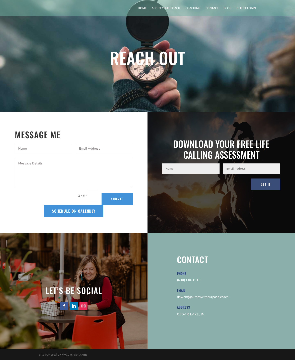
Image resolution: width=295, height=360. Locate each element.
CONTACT (212, 8)
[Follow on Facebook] (64, 306)
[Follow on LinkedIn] (74, 306)
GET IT (266, 184)
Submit (117, 199)
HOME (142, 8)
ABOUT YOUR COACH (166, 8)
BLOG (227, 8)
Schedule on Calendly (74, 211)
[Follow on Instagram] (83, 306)
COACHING (192, 8)
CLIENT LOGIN (246, 8)
